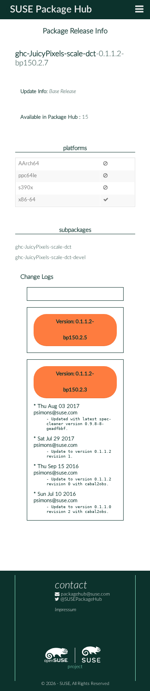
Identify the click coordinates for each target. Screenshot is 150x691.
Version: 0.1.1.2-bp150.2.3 (75, 382)
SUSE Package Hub (51, 9)
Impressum (65, 610)
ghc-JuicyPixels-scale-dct (55, 54)
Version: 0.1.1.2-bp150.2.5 (75, 329)
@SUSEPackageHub (80, 599)
